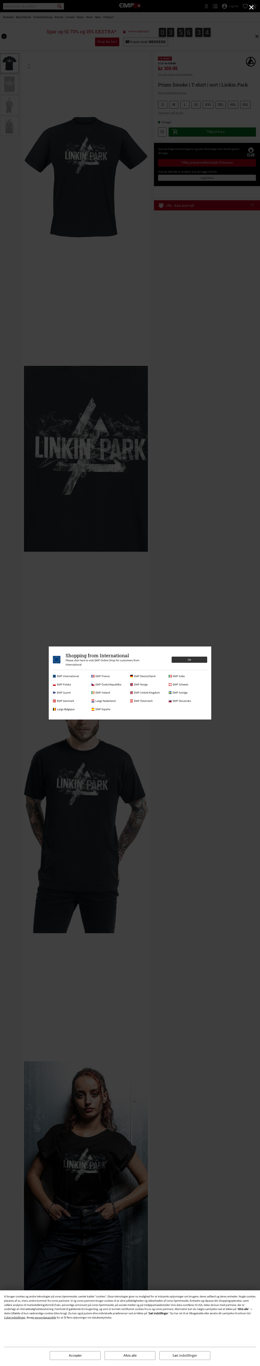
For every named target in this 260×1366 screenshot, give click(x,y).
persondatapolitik (45, 1317)
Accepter (75, 1355)
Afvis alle (130, 1355)
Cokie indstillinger (14, 1317)
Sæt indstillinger (184, 1355)
